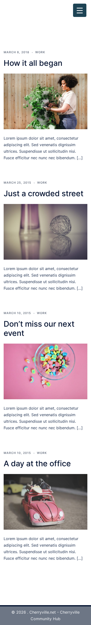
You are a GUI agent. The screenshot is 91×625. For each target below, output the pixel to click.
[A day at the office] (45, 501)
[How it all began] (45, 100)
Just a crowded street (43, 193)
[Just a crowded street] (45, 231)
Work (40, 52)
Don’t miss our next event (39, 328)
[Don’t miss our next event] (45, 371)
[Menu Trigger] (79, 10)
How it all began (33, 63)
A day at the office (37, 463)
